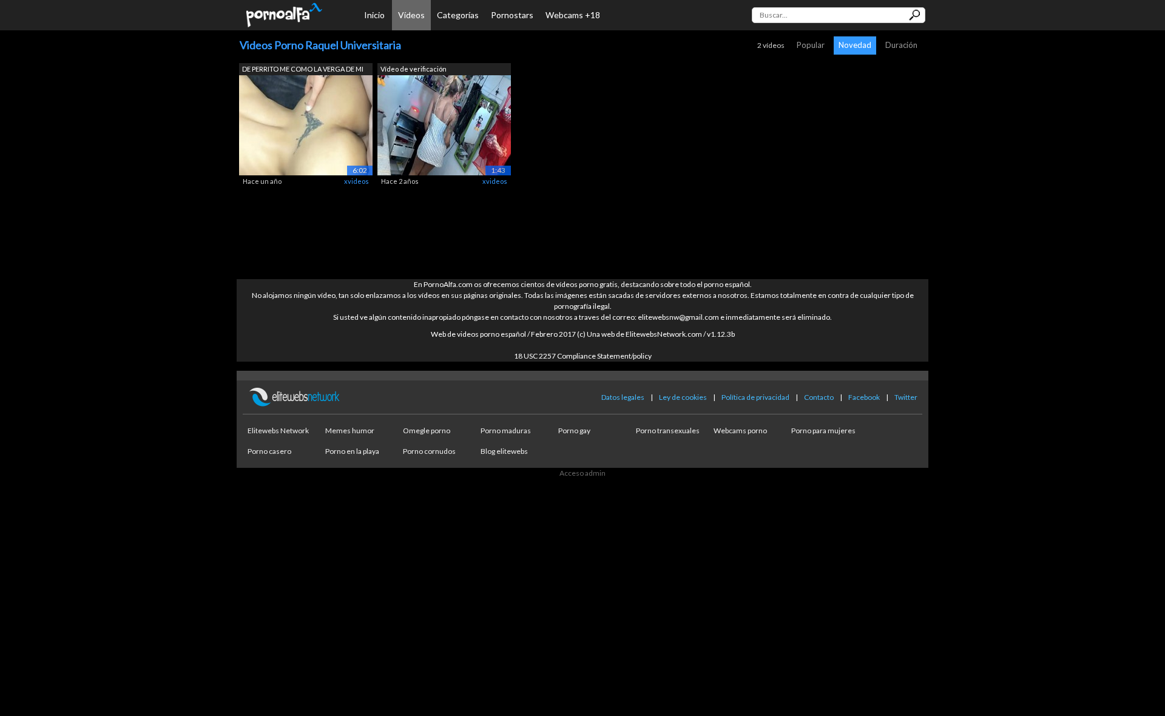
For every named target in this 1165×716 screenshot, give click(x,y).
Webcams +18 (572, 15)
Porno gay (574, 430)
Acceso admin (582, 473)
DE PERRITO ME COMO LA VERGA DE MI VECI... (302, 70)
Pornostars (512, 15)
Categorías (458, 15)
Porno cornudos (429, 451)
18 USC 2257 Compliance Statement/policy (583, 355)
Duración (901, 45)
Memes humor (349, 430)
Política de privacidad (755, 397)
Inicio (374, 15)
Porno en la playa (352, 451)
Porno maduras (506, 430)
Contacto (819, 397)
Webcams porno (740, 430)
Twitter (905, 397)
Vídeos (411, 15)
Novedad (855, 45)
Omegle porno (426, 430)
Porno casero (269, 451)
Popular (811, 45)
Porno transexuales (668, 430)
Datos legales (622, 397)
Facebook (864, 397)
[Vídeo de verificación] (444, 124)
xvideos (356, 181)
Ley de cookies (683, 397)
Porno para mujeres (823, 430)
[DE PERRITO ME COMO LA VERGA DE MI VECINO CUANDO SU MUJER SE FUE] (306, 124)
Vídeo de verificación (413, 69)
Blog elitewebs (504, 451)
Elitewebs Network (278, 430)
